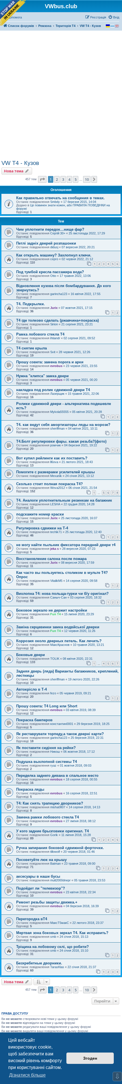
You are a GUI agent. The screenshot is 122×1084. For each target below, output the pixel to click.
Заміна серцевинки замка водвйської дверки (57, 627)
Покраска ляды (30, 789)
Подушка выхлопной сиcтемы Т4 (46, 762)
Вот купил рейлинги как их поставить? (51, 458)
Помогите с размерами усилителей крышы (55, 472)
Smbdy (55, 201)
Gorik (54, 835)
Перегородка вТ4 (31, 919)
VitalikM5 (56, 580)
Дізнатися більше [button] (27, 1075)
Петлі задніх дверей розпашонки (46, 243)
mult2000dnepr (60, 880)
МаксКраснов (60, 644)
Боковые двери (30, 655)
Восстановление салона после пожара (51, 559)
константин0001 (61, 724)
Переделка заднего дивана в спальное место (57, 775)
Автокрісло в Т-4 (31, 689)
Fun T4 (55, 614)
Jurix (54, 307)
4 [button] (69, 179)
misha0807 (57, 807)
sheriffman (57, 428)
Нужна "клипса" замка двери (42, 376)
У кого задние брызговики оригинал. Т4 (52, 831)
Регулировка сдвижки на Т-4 (42, 528)
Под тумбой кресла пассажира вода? (50, 272)
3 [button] (63, 179)
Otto (53, 275)
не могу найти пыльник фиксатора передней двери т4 (65, 545)
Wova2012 (57, 487)
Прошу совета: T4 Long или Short (46, 706)
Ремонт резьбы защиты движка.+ (46, 902)
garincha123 (58, 294)
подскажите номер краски (40, 514)
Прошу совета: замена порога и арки (49, 362)
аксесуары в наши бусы (38, 876)
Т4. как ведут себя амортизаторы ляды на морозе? (63, 425)
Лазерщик (57, 393)
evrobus (56, 366)
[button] (42, 179)
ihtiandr (55, 338)
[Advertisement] (61, 96)
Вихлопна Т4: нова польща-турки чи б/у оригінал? (62, 593)
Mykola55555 (59, 411)
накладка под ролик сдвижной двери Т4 (53, 390)
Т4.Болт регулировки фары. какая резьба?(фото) (61, 441)
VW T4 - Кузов (20, 163)
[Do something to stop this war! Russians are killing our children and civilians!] (13, 13)
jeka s (54, 548)
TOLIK (54, 658)
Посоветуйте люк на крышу (41, 860)
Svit (52, 352)
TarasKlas (57, 967)
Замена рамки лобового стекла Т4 (47, 817)
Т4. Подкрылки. (30, 304)
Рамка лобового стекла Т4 (40, 334)
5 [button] (76, 179)
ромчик (55, 445)
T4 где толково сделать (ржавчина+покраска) (57, 320)
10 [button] (87, 179)
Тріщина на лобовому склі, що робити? (52, 947)
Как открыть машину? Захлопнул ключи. (53, 255)
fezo (53, 693)
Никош (55, 751)
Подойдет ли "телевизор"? (40, 888)
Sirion (54, 324)
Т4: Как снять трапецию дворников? (49, 803)
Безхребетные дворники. (39, 963)
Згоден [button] (90, 1058)
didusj (54, 247)
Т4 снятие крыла (31, 348)
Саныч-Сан (58, 597)
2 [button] (57, 179)
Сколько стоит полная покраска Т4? (49, 484)
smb (53, 936)
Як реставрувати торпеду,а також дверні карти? (60, 734)
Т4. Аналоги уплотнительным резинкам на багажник (64, 500)
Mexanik (56, 476)
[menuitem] (113, 17)
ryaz (53, 765)
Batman (55, 863)
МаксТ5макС (59, 922)
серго (54, 259)
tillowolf (55, 851)
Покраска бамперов (34, 720)
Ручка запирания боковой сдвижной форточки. (60, 848)
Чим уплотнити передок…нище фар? (50, 229)
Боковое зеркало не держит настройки (51, 610)
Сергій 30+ (57, 233)
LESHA (55, 504)
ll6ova (54, 462)
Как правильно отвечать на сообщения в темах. (60, 198)
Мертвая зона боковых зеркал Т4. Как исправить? (62, 933)
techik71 (56, 532)
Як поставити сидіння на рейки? (46, 748)
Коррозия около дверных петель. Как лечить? (59, 641)
